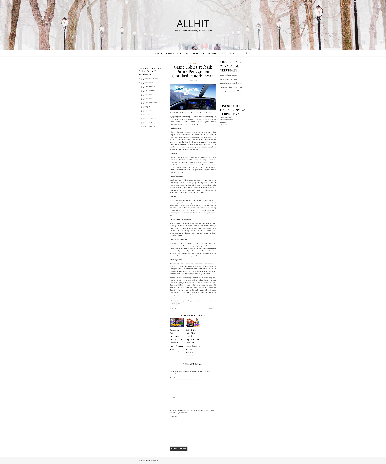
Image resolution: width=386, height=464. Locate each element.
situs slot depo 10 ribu (234, 91)
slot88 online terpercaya (234, 87)
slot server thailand (227, 120)
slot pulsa (223, 124)
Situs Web (173, 398)
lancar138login (232, 75)
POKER (187, 53)
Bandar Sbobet (150, 91)
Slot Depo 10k (150, 87)
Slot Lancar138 (150, 126)
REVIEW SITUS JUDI (173, 53)
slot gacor (223, 122)
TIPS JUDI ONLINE (210, 53)
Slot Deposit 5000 (151, 103)
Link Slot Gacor (150, 114)
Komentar (173, 417)
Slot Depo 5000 (150, 118)
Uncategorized (193, 63)
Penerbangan (181, 301)
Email (172, 388)
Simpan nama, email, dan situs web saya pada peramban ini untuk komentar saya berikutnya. (192, 411)
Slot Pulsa (148, 122)
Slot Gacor (148, 111)
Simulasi (200, 301)
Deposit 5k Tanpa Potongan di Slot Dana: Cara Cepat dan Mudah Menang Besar (176, 339)
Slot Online (148, 95)
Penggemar (191, 301)
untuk (179, 303)
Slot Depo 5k (149, 83)
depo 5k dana (236, 83)
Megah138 (148, 107)
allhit (175, 308)
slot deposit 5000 (226, 117)
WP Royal (156, 460)
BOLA (232, 53)
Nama (172, 378)
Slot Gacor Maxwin (151, 79)
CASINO (196, 53)
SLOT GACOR (157, 53)
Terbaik (173, 303)
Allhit (193, 23)
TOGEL (223, 53)
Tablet (207, 301)
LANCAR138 (232, 79)
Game (172, 301)
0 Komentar (212, 308)
